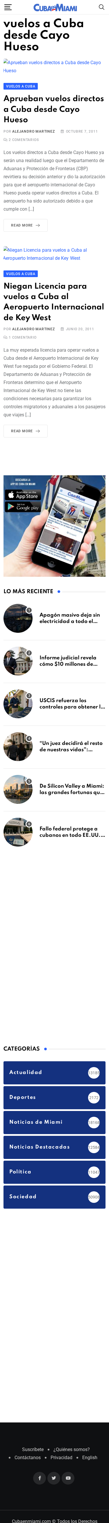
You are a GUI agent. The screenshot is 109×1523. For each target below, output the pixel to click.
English (89, 1468)
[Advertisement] (47, 955)
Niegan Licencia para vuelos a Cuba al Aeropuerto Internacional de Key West (47, 308)
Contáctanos (28, 1468)
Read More (22, 226)
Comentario (23, 348)
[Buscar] (102, 7)
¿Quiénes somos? (71, 1460)
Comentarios (24, 140)
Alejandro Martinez (33, 132)
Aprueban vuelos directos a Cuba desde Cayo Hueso (49, 110)
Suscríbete (33, 1460)
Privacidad (61, 1468)
